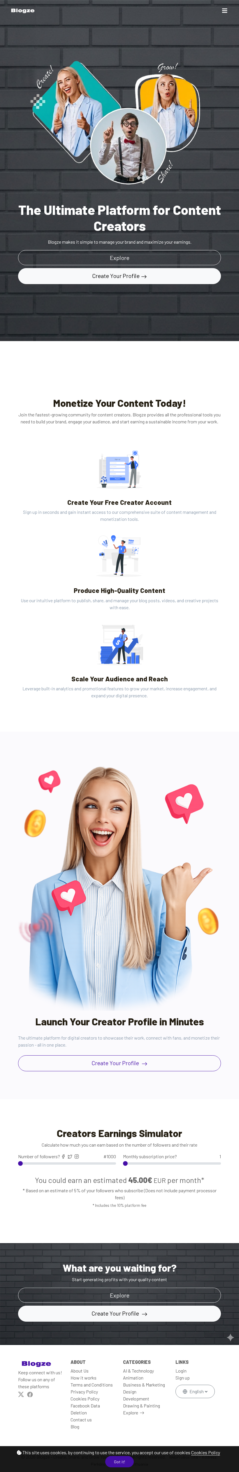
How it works (83, 1377)
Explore (130, 1412)
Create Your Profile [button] (116, 1313)
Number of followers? (67, 1156)
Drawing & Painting (141, 1405)
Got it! (119, 1461)
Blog (75, 1426)
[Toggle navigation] (225, 10)
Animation (133, 1377)
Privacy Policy (84, 1391)
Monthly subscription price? (172, 1156)
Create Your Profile (116, 275)
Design (129, 1391)
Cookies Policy (205, 1452)
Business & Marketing (144, 1384)
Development (136, 1398)
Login (181, 1370)
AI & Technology (138, 1370)
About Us (80, 1370)
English (197, 1391)
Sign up (182, 1377)
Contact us (81, 1419)
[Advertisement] (106, 354)
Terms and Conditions (92, 1384)
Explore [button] (119, 257)
